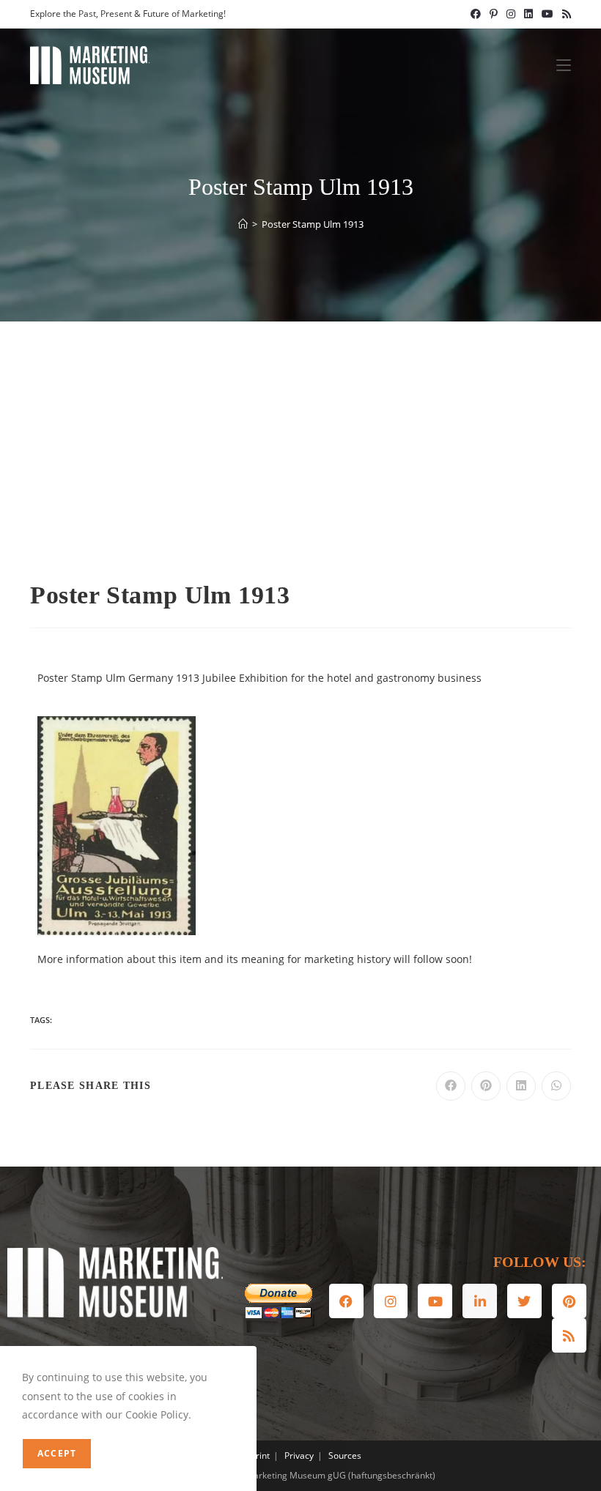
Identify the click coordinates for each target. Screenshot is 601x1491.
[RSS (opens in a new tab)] (564, 14)
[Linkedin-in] (479, 1301)
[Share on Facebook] (450, 1086)
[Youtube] (435, 1301)
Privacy (299, 1455)
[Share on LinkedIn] (521, 1086)
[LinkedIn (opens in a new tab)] (528, 14)
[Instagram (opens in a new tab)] (511, 14)
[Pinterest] (569, 1301)
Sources (344, 1455)
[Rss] (569, 1335)
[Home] (243, 224)
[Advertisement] (300, 431)
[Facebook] (346, 1301)
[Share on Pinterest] (486, 1086)
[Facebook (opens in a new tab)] (475, 14)
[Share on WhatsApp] (556, 1086)
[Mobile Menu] (563, 65)
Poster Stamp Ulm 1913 (313, 224)
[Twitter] (524, 1301)
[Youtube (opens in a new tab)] (547, 14)
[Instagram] (391, 1301)
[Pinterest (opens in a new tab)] (493, 14)
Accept (56, 1453)
